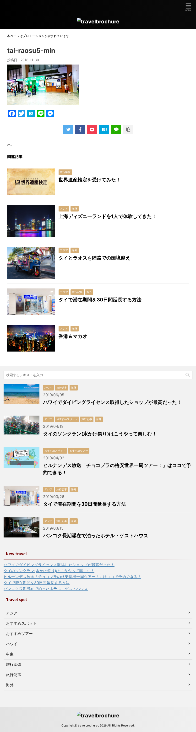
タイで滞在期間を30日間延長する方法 (100, 300)
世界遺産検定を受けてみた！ (90, 180)
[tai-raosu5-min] (104, 129)
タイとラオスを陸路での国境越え (94, 258)
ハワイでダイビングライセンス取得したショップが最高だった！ (112, 402)
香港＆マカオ (73, 336)
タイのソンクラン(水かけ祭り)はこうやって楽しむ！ (100, 434)
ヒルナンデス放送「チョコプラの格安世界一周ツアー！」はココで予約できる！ (72, 576)
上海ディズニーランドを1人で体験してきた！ (108, 216)
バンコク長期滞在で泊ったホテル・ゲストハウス (95, 535)
